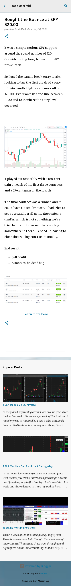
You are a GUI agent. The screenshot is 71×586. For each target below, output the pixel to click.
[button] (6, 36)
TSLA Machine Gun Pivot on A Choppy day (28, 466)
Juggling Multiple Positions (19, 527)
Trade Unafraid (20, 5)
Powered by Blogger (37, 566)
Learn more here (35, 314)
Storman (44, 573)
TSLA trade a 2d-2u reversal (19, 404)
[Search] (66, 5)
